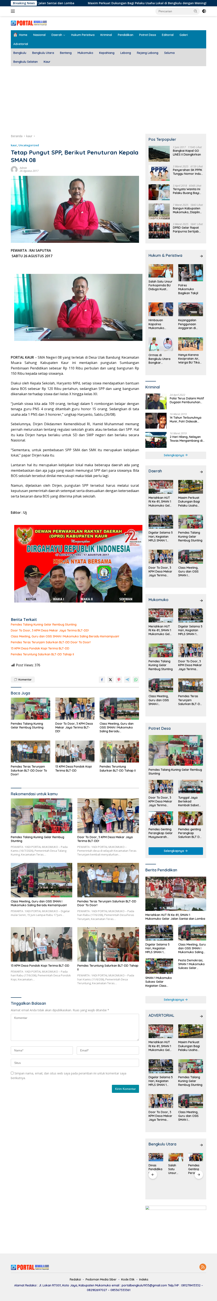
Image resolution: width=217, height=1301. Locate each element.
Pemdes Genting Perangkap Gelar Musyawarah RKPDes (161, 833)
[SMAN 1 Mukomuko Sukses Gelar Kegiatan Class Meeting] (159, 966)
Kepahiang (106, 53)
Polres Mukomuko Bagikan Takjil (188, 289)
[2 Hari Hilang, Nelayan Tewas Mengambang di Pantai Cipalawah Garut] (156, 440)
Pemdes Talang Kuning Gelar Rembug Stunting (44, 624)
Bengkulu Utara (43, 53)
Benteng (66, 53)
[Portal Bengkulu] (29, 23)
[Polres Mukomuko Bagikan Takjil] (190, 272)
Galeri (183, 35)
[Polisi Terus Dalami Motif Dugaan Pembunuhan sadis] (156, 401)
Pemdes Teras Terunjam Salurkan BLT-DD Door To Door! (51, 642)
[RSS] (202, 1267)
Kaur (47, 62)
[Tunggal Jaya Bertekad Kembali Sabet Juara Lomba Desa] (190, 787)
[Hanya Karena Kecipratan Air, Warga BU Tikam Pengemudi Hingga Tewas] (190, 344)
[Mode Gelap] (204, 11)
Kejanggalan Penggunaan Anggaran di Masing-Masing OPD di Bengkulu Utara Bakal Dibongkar (190, 324)
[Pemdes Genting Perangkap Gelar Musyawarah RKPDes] (161, 818)
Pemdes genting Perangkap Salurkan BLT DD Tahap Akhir (190, 833)
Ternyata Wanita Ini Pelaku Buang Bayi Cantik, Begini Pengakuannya (186, 191)
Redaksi (75, 1279)
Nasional (39, 35)
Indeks (143, 1279)
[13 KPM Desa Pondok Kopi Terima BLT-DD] (75, 752)
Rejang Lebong (147, 53)
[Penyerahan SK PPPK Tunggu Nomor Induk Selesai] (159, 173)
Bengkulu (19, 53)
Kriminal (106, 35)
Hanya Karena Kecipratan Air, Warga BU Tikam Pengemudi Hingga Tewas (190, 359)
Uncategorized (28, 145)
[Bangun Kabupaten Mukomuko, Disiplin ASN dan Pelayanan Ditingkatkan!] (159, 211)
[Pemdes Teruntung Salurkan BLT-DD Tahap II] (119, 752)
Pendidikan (125, 35)
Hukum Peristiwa (83, 35)
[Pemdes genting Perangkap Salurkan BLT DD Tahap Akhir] (190, 818)
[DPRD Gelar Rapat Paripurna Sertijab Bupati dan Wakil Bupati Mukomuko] (159, 231)
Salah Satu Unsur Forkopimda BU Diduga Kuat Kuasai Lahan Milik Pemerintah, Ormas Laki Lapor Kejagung (160, 285)
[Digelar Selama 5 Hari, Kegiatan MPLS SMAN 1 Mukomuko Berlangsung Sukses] (161, 522)
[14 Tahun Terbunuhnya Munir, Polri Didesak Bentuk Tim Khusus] (156, 421)
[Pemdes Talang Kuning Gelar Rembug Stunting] (30, 709)
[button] (195, 11)
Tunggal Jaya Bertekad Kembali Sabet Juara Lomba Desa (188, 801)
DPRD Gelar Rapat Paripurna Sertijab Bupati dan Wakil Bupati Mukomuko (186, 229)
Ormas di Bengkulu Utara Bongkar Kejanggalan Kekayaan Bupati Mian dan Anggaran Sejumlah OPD (161, 359)
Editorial (168, 35)
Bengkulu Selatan (25, 62)
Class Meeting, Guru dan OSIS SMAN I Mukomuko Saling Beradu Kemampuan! (65, 636)
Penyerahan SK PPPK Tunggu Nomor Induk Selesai (188, 172)
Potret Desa (147, 35)
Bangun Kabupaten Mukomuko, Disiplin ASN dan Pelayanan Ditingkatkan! (187, 210)
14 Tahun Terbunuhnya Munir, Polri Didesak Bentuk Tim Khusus (185, 419)
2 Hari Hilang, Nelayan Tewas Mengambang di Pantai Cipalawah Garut (186, 439)
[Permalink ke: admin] (14, 169)
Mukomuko (85, 53)
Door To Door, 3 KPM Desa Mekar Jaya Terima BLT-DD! (50, 630)
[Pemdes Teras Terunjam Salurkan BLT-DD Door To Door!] (30, 752)
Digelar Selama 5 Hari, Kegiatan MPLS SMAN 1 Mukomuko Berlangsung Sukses (161, 536)
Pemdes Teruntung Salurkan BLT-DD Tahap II (42, 654)
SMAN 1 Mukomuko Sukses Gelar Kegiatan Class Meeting (158, 982)
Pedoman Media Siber (101, 1279)
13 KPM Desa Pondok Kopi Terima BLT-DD (40, 648)
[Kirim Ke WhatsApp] (136, 679)
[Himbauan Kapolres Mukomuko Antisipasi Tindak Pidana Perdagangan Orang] (161, 309)
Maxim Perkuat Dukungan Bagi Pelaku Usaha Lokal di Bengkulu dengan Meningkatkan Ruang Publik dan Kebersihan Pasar (190, 501)
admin (23, 168)
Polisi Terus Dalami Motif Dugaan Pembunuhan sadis (187, 400)
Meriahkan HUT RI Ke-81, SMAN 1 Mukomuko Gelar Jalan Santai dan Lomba (161, 501)
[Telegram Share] (127, 679)
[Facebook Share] (102, 679)
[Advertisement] (108, 97)
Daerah (56, 35)
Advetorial (20, 44)
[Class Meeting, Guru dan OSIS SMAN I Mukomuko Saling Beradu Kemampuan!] (119, 709)
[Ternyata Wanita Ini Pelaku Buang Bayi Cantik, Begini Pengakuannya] (159, 192)
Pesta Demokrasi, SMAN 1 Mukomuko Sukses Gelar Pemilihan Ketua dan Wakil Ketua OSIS (191, 964)
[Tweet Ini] (110, 679)
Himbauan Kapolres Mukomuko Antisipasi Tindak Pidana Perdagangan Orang (160, 324)
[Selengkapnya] (201, 256)
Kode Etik (128, 1279)
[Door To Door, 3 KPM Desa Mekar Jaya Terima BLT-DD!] (75, 709)
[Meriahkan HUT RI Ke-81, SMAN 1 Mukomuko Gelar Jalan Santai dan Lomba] (161, 487)
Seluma (169, 53)
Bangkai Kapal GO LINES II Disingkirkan (187, 152)
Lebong (125, 53)
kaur (14, 145)
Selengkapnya (174, 455)
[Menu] (14, 11)
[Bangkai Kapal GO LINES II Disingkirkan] (159, 154)
